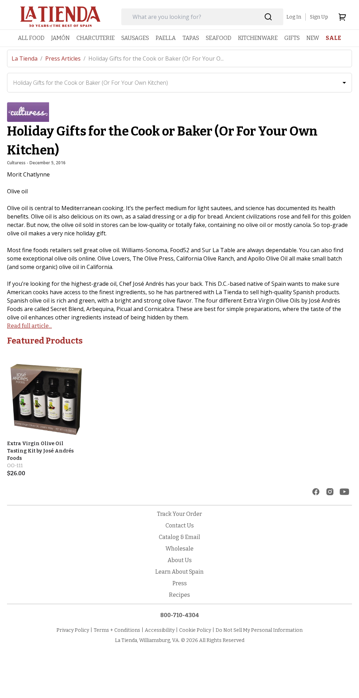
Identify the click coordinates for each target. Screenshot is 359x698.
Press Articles (65, 58)
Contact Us (179, 525)
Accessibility (160, 630)
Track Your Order (179, 514)
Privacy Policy (72, 630)
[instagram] (330, 492)
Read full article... (29, 326)
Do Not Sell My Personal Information (259, 630)
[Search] (268, 17)
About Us (180, 560)
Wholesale (179, 548)
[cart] (342, 16)
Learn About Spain (179, 571)
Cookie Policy (195, 630)
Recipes (179, 595)
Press (179, 583)
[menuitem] (31, 38)
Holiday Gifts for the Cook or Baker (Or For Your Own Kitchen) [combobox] (90, 83)
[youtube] (344, 491)
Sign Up (319, 17)
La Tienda (27, 58)
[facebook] (316, 492)
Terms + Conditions (117, 630)
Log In (293, 17)
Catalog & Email (179, 537)
